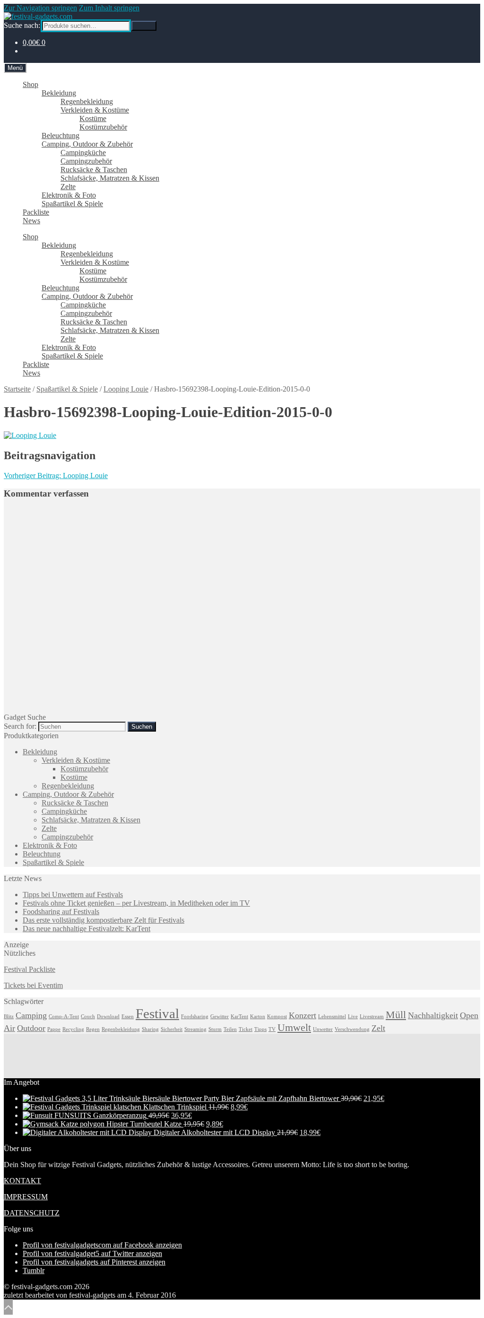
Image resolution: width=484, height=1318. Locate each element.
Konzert (302, 1015)
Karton (257, 1016)
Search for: (20, 726)
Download (108, 1016)
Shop (30, 84)
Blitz (9, 1016)
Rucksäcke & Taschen (93, 170)
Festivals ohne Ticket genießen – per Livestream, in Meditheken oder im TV (136, 903)
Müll (396, 1015)
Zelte (68, 187)
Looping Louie (126, 389)
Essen (127, 1016)
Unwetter (323, 1029)
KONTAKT (22, 1181)
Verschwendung (352, 1029)
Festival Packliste (29, 969)
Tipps (260, 1029)
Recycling (73, 1029)
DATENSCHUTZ (32, 1213)
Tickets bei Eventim (33, 985)
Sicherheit (171, 1029)
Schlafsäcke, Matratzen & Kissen (109, 178)
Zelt (378, 1028)
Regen (93, 1029)
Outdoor (31, 1028)
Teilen (230, 1029)
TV (272, 1029)
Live (353, 1016)
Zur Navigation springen (40, 8)
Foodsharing (194, 1016)
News (31, 221)
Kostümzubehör (103, 127)
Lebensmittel (332, 1016)
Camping (31, 1015)
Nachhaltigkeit (433, 1015)
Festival (157, 1013)
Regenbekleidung (86, 101)
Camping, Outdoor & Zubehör (87, 144)
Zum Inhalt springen (109, 8)
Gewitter (219, 1016)
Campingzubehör (86, 161)
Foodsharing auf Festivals (61, 912)
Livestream (372, 1016)
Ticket (245, 1029)
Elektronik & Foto (69, 195)
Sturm (215, 1029)
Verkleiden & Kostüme (94, 110)
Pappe (53, 1029)
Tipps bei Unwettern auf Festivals (73, 894)
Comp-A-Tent (64, 1016)
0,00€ (34, 42)
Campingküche (83, 152)
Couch (88, 1016)
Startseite (17, 389)
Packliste (36, 212)
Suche (144, 25)
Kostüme (92, 118)
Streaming (195, 1029)
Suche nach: (22, 25)
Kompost (277, 1016)
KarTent (239, 1016)
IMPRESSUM (26, 1197)
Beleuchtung (60, 135)
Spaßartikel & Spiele (72, 204)
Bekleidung (59, 93)
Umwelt (294, 1027)
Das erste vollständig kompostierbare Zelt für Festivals (103, 920)
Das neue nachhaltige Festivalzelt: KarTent (86, 929)
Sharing (150, 1029)
